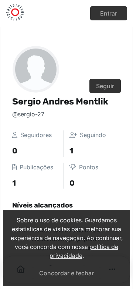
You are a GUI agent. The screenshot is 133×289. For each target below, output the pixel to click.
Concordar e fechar (66, 273)
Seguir (105, 86)
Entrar (108, 13)
